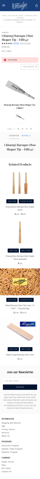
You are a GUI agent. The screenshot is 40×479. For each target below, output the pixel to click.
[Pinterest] (31, 129)
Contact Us (7, 472)
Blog (4, 465)
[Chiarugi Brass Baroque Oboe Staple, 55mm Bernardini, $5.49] (20, 232)
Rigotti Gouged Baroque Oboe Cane (20, 354)
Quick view (12, 201)
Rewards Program (10, 452)
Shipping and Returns (11, 423)
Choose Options (26, 201)
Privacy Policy (8, 429)
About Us (6, 436)
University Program (10, 446)
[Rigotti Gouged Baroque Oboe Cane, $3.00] (20, 331)
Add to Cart (26, 250)
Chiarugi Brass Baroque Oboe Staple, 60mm (20, 208)
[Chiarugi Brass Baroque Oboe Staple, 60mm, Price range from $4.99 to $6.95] (20, 183)
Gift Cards (6, 468)
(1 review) (15, 43)
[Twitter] (27, 129)
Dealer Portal (8, 462)
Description (14, 136)
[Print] (22, 129)
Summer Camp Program (12, 449)
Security (5, 433)
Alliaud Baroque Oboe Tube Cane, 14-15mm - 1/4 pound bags (20, 307)
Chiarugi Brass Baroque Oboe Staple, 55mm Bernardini (20, 257)
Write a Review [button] (25, 43)
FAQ (3, 426)
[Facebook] (14, 129)
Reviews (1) (26, 136)
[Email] (18, 129)
